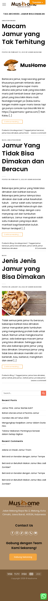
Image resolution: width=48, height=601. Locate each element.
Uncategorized (8, 21)
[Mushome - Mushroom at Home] (24, 4)
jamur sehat (32, 246)
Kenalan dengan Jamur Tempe (29, 456)
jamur (25, 375)
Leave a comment (38, 133)
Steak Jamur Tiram (21, 449)
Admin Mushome (35, 52)
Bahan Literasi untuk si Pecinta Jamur (20, 413)
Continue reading (12, 122)
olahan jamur (28, 378)
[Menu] (4, 4)
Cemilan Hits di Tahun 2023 (15, 417)
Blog (4, 140)
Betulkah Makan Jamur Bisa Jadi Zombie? (24, 465)
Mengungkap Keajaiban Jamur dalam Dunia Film (24, 424)
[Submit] (43, 393)
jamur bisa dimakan (10, 133)
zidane (5, 449)
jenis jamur (17, 378)
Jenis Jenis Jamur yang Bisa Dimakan (23, 269)
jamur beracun (37, 130)
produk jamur (40, 378)
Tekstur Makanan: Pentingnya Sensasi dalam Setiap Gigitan (21, 432)
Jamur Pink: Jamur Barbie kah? (17, 408)
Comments (40, 248)
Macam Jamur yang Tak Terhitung (23, 34)
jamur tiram (24, 133)
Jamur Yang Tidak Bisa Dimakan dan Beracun (23, 157)
